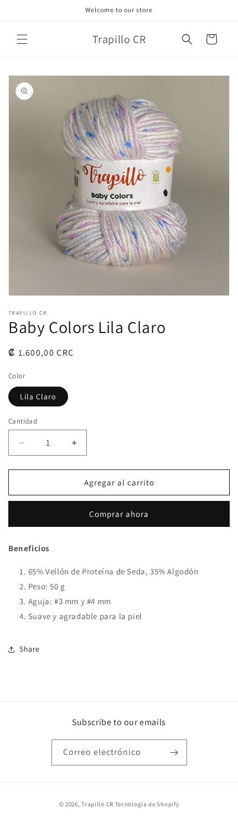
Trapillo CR (97, 804)
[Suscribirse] (174, 752)
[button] (22, 39)
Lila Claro (38, 397)
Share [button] (29, 649)
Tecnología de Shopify (147, 804)
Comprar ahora (119, 514)
